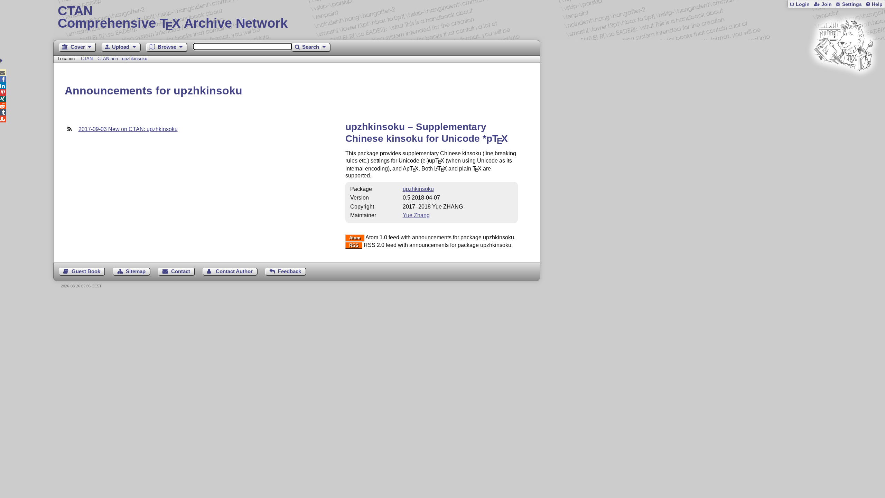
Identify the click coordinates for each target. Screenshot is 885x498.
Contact (180, 271)
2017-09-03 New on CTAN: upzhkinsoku (128, 129)
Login (803, 4)
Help (877, 4)
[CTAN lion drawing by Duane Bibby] (843, 84)
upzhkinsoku (418, 189)
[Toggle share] (2, 60)
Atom (355, 237)
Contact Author (234, 271)
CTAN (87, 58)
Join (826, 4)
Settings (852, 4)
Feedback (289, 271)
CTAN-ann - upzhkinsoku (122, 58)
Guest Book (86, 271)
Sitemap (136, 271)
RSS (353, 245)
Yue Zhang (416, 215)
